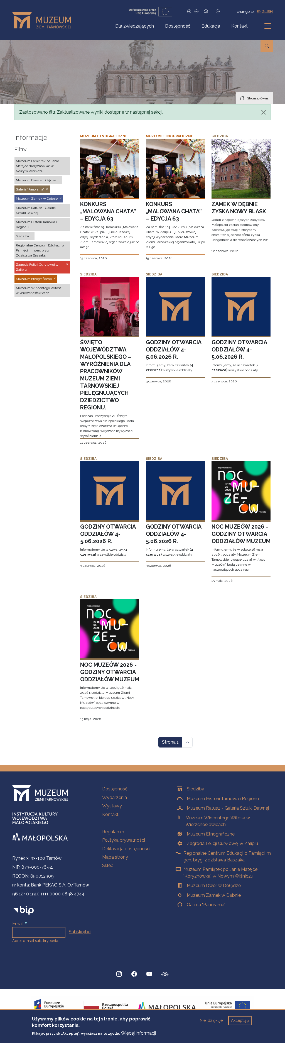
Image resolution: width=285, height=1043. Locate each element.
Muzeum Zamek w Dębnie (214, 895)
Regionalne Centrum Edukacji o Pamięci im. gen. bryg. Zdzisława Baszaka (227, 857)
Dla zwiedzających (134, 26)
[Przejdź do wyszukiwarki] (267, 46)
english (265, 11)
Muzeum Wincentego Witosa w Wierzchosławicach (217, 821)
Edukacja (211, 26)
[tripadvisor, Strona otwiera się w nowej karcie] (165, 974)
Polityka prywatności (123, 840)
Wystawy (112, 805)
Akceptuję (240, 1020)
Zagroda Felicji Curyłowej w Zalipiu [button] (37, 267)
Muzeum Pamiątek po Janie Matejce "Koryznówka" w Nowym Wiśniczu (220, 873)
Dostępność (177, 26)
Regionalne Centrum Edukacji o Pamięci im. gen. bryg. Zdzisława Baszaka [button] (40, 250)
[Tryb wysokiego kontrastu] (206, 11)
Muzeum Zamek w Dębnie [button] (37, 199)
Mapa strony (115, 857)
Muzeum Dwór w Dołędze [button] (36, 180)
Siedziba (195, 789)
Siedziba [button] (22, 236)
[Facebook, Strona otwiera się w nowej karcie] (134, 974)
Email (18, 923)
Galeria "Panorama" (206, 904)
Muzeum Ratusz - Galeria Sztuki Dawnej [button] (36, 210)
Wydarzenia (114, 797)
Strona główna (258, 98)
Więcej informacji (138, 1033)
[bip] (23, 910)
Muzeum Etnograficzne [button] (34, 279)
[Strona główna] (43, 20)
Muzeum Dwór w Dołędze (214, 885)
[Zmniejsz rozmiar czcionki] (196, 11)
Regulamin (113, 831)
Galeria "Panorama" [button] (30, 189)
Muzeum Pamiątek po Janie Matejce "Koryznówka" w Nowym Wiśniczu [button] (37, 166)
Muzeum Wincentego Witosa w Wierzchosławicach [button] (38, 290)
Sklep (108, 865)
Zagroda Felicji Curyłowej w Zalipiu (222, 843)
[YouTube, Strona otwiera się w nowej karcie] (149, 974)
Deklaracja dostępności (126, 848)
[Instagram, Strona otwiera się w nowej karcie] (119, 974)
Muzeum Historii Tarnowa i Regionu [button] (36, 224)
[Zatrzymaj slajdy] (217, 11)
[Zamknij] (263, 112)
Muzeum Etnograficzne (211, 834)
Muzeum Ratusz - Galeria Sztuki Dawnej (228, 808)
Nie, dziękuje (211, 1020)
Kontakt (239, 26)
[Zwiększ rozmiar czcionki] (189, 11)
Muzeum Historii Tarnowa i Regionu (223, 798)
